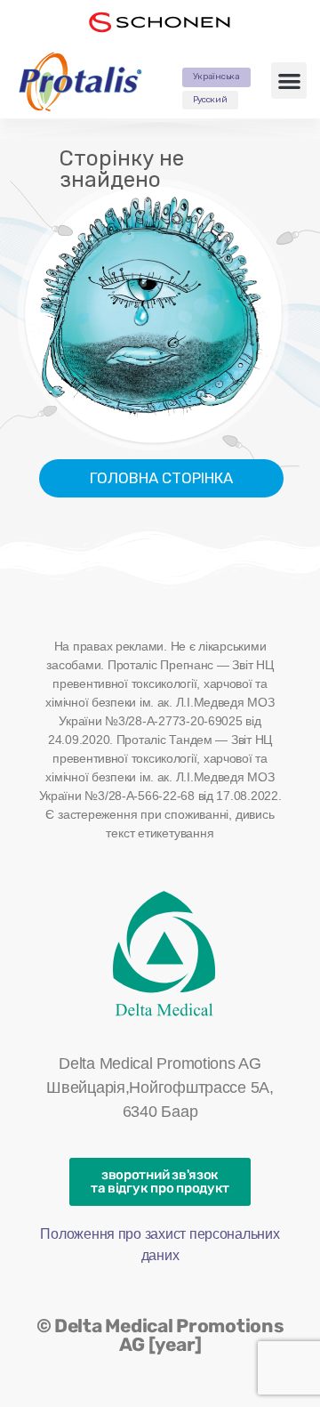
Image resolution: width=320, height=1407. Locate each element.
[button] (289, 80)
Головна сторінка (161, 478)
